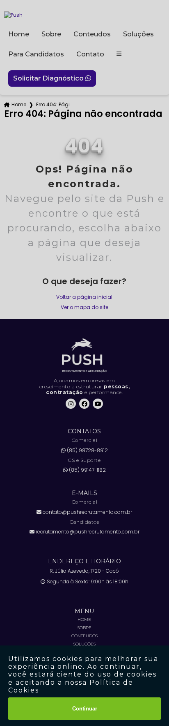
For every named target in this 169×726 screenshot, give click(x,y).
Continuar (84, 709)
